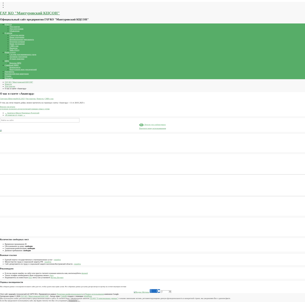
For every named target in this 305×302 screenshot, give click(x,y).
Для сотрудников (16, 29)
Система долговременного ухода (23, 54)
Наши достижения (17, 44)
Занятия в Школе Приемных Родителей (22, 113)
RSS (30, 278)
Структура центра (17, 35)
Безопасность (15, 67)
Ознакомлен (73, 301)
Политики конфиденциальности (70, 294)
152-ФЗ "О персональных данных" (104, 298)
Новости (8, 24)
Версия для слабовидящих (155, 125)
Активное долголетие (18, 57)
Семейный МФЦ (12, 65)
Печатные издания (17, 42)
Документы (9, 72)
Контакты (9, 78)
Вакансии (14, 48)
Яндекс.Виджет (57, 278)
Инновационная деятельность (22, 39)
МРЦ (7, 61)
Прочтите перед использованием (152, 128)
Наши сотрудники (17, 37)
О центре (8, 33)
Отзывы (8, 76)
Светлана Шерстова (8, 99)
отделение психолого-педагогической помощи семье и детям (25, 109)
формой (84, 273)
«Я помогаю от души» (15, 115)
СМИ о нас (14, 46)
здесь (51, 275)
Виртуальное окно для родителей (23, 69)
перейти (57, 260)
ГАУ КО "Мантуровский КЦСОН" (30, 13)
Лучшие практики (17, 59)
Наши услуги (10, 52)
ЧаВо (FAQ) (14, 50)
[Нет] (79, 301)
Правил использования (94, 294)
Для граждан (15, 27)
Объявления (14, 31)
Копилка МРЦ (15, 63)
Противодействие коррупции (17, 74)
